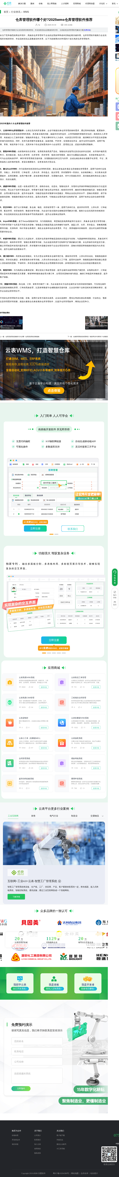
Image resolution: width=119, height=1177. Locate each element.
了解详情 (16, 896)
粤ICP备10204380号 (61, 1173)
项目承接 (15, 1144)
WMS (26, 11)
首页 (6, 11)
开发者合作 (16, 1140)
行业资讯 (15, 11)
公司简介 (37, 1135)
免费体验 (87, 30)
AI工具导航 (61, 1149)
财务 (33, 816)
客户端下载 (61, 1135)
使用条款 (37, 1149)
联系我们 (37, 1140)
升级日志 (60, 1140)
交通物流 (95, 816)
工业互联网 (13, 816)
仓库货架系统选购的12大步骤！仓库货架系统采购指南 (22, 336)
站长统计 (94, 1173)
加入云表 (37, 1144)
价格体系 (15, 1135)
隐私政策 (37, 1153)
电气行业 (54, 816)
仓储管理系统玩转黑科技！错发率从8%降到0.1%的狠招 (90, 336)
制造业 (74, 816)
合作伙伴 (84, 1173)
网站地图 (75, 1173)
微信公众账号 (61, 1144)
